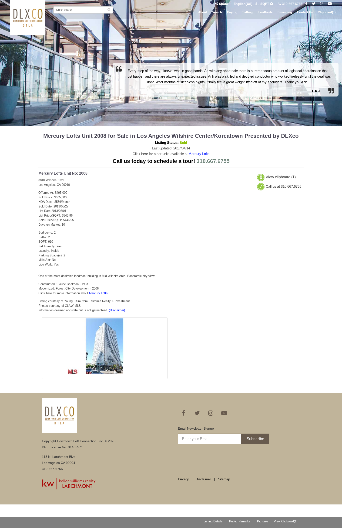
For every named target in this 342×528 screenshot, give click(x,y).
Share (223, 4)
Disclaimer (203, 479)
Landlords (265, 12)
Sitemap (224, 479)
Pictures (262, 521)
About (202, 12)
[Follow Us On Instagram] (321, 4)
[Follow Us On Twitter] (313, 4)
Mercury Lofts (199, 154)
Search (217, 12)
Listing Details (213, 521)
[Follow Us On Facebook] (306, 4)
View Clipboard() (285, 521)
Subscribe (255, 439)
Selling (247, 12)
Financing (285, 12)
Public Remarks (240, 521)
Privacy (183, 479)
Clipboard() (326, 12)
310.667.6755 (291, 4)
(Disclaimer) (117, 310)
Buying (232, 12)
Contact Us (305, 12)
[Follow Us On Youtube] (330, 4)
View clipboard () (281, 177)
